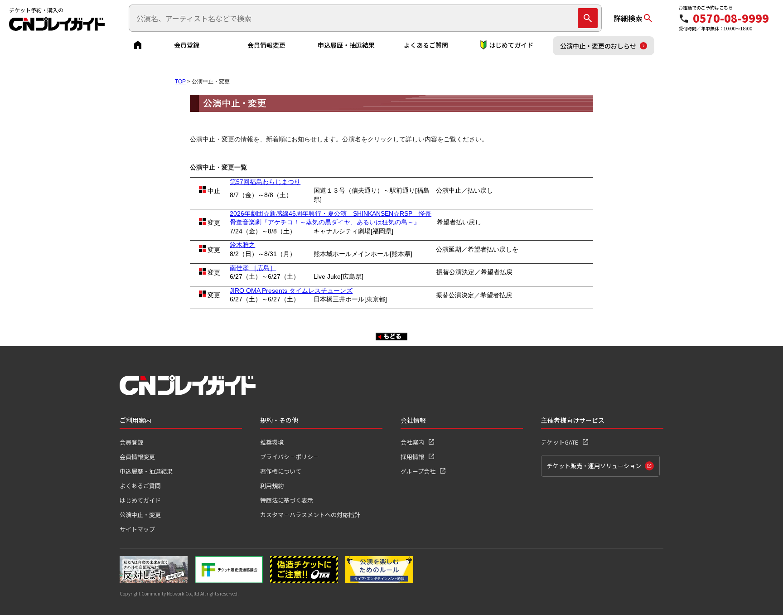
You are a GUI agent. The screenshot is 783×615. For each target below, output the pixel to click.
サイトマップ (137, 529)
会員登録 (186, 44)
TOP (180, 81)
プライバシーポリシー (289, 456)
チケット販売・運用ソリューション (594, 465)
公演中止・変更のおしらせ (598, 45)
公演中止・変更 (140, 514)
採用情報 (412, 456)
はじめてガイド (511, 44)
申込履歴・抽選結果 (346, 44)
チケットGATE (559, 442)
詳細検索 (628, 18)
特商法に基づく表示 (286, 500)
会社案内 (412, 442)
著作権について (280, 471)
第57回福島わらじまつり (265, 181)
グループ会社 (418, 471)
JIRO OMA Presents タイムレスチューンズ (291, 290)
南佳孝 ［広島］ (253, 267)
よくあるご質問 (426, 44)
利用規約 (272, 485)
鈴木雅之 (242, 244)
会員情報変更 (266, 44)
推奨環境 (272, 442)
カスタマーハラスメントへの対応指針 (310, 514)
